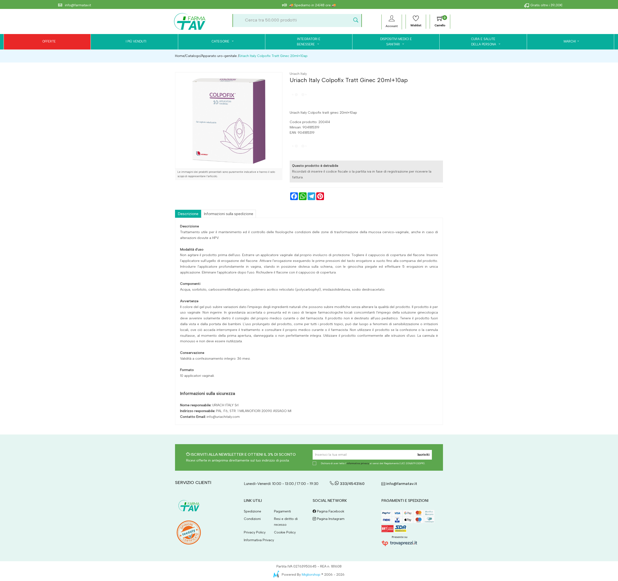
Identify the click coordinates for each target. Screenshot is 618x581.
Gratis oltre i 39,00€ (546, 5)
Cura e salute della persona (480, 41)
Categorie (220, 41)
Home (179, 56)
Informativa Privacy (259, 540)
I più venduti (136, 41)
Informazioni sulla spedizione (228, 213)
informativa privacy (358, 463)
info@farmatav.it (77, 5)
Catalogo (192, 56)
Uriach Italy (298, 74)
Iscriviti (423, 455)
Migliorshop (311, 575)
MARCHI (570, 41)
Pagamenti (282, 511)
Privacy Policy (255, 532)
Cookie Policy (285, 532)
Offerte (49, 41)
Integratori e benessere (308, 41)
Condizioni (252, 519)
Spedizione (252, 511)
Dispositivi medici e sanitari (396, 41)
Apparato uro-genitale (219, 56)
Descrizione (188, 213)
